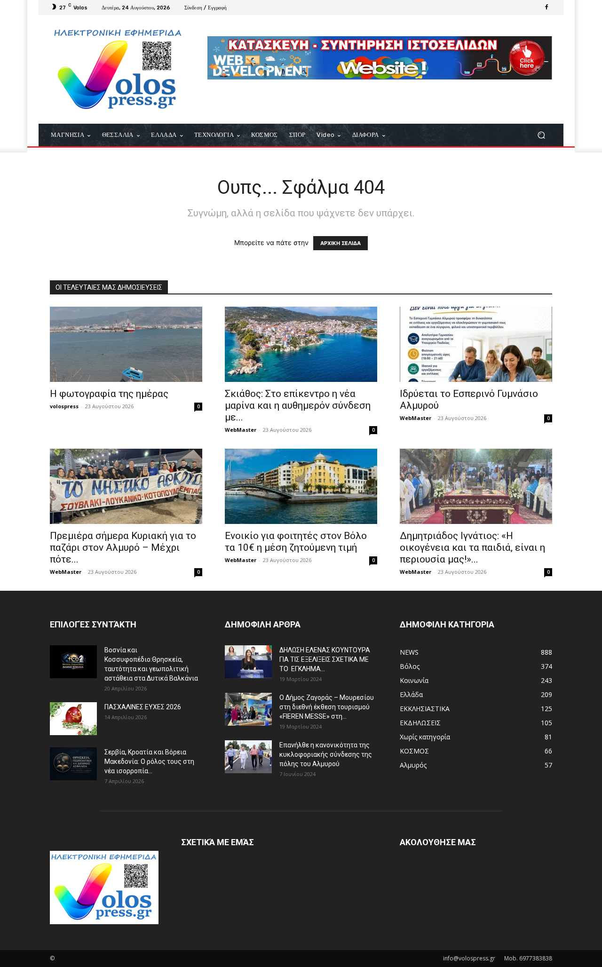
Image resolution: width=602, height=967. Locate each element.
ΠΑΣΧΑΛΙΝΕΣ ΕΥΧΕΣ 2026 (142, 707)
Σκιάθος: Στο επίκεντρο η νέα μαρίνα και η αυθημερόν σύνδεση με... (298, 405)
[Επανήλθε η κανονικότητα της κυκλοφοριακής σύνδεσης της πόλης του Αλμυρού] (248, 756)
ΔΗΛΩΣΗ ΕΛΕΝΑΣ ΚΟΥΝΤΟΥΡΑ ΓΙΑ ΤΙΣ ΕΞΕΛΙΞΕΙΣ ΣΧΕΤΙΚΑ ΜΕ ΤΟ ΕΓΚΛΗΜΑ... (324, 659)
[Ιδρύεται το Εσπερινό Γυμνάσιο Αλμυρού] (476, 344)
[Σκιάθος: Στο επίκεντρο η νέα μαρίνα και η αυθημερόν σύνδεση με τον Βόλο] (301, 344)
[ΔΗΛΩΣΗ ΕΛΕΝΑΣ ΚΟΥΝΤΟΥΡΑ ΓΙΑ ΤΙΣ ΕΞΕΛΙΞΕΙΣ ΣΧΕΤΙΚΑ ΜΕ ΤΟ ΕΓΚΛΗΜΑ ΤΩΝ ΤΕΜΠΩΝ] (248, 661)
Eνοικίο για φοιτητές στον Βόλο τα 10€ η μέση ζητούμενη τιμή (296, 541)
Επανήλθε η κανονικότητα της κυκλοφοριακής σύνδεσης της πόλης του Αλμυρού (325, 754)
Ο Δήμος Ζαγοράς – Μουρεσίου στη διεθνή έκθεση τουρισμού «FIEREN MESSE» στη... (326, 707)
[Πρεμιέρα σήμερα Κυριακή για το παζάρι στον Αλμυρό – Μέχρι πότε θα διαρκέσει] (126, 486)
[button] (541, 135)
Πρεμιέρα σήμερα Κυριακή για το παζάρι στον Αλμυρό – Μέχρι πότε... (123, 547)
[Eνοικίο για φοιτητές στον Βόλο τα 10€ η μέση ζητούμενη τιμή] (301, 486)
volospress (64, 406)
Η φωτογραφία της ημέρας (109, 393)
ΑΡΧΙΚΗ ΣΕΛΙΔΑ (340, 243)
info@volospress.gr (469, 958)
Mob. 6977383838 (528, 958)
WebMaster (240, 429)
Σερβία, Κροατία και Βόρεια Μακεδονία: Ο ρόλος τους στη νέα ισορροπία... (149, 761)
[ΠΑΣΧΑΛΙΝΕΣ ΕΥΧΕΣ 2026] (73, 718)
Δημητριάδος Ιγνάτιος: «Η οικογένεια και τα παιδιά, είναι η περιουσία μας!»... (472, 547)
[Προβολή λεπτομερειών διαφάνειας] (379, 57)
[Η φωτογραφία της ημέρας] (126, 344)
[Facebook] (546, 7)
